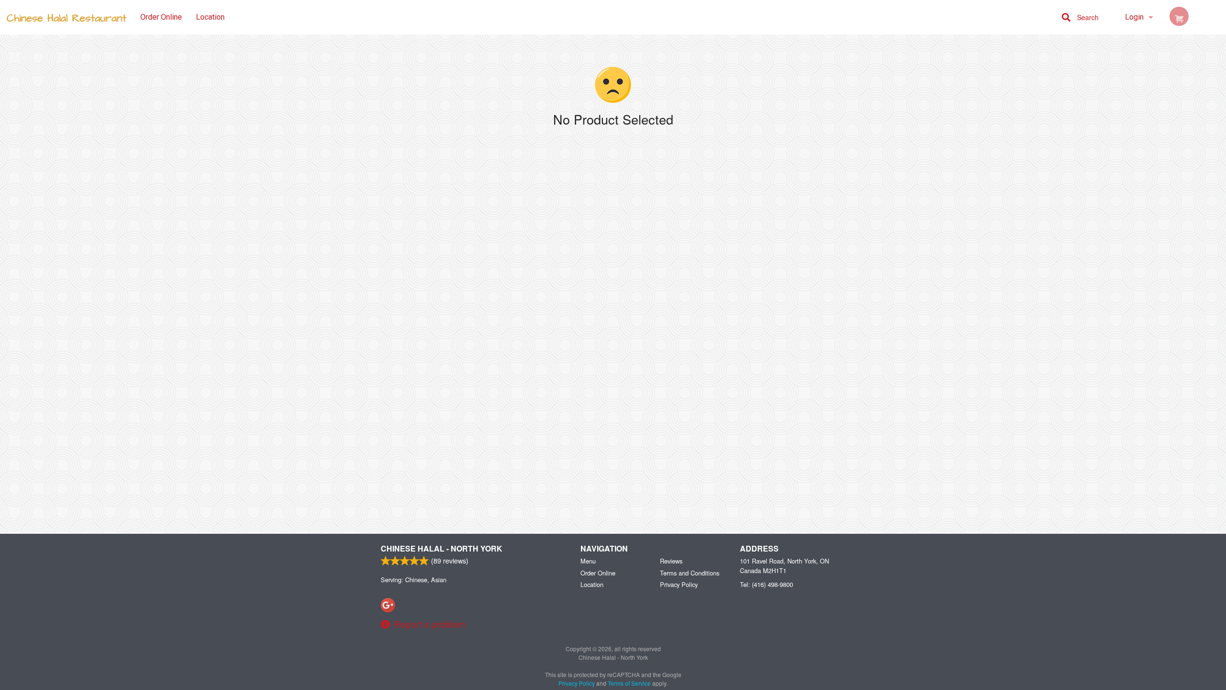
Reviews (671, 560)
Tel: (766, 584)
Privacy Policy (679, 584)
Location (210, 17)
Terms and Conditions (689, 572)
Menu (588, 560)
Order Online (161, 17)
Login (1134, 17)
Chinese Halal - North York (441, 548)
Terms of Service (629, 683)
